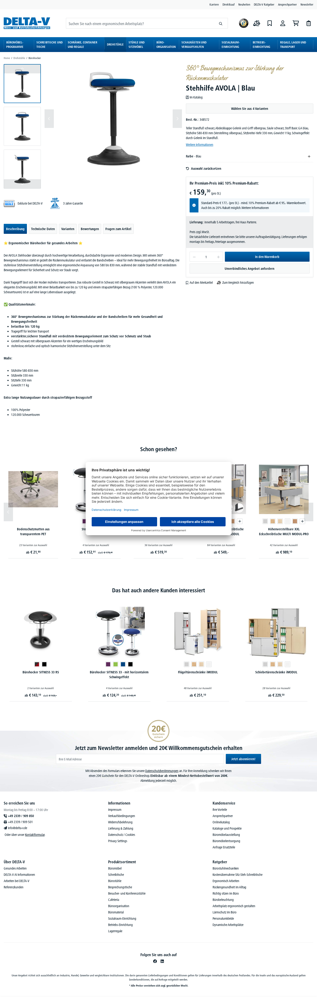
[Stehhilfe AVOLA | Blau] (113, 118)
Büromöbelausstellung (226, 834)
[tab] (15, 229)
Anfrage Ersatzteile (224, 847)
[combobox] (140, 23)
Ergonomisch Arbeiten (226, 881)
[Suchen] (221, 23)
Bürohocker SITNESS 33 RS (41, 672)
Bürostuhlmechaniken (226, 868)
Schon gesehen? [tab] (158, 449)
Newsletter (307, 4)
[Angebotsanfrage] (308, 23)
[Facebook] (155, 961)
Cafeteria (113, 899)
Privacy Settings (117, 841)
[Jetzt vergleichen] (256, 23)
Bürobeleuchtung (223, 899)
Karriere (214, 4)
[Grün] (115, 664)
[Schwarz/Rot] (37, 664)
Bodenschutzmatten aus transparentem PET (33, 531)
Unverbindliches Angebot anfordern (249, 269)
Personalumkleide (223, 918)
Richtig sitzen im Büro (226, 893)
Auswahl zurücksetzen (206, 168)
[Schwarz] (44, 664)
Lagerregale (115, 931)
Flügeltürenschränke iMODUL (198, 672)
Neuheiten (244, 4)
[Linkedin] (162, 961)
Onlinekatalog (221, 822)
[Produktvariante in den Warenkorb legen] (240, 521)
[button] (22, 83)
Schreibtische (116, 874)
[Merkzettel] (269, 23)
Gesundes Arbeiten (15, 868)
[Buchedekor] (272, 521)
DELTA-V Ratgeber (264, 4)
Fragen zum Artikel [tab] (118, 229)
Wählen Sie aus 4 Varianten (249, 109)
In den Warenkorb (267, 257)
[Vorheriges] (49, 118)
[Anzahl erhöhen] (218, 257)
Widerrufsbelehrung (120, 822)
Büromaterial (116, 912)
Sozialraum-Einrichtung (122, 918)
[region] (93, 126)
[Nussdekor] (232, 521)
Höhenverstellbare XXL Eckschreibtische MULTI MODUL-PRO (284, 531)
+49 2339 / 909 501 (20, 822)
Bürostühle (114, 881)
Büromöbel (115, 868)
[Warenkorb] (295, 23)
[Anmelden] (282, 23)
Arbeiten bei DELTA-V (16, 881)
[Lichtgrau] (265, 521)
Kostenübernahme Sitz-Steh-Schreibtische (237, 874)
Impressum (114, 809)
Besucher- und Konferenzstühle (127, 893)
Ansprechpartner (287, 4)
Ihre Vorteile (220, 809)
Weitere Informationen (199, 145)
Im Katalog (196, 97)
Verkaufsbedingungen (121, 816)
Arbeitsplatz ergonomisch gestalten (234, 906)
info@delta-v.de (17, 828)
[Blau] (123, 664)
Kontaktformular (35, 835)
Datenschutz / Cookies (121, 834)
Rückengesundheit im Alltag (229, 887)
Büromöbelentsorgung (226, 841)
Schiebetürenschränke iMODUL (276, 672)
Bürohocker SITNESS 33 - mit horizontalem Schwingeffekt (119, 674)
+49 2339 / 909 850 (21, 816)
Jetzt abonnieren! (243, 759)
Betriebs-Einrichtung (120, 924)
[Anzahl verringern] (194, 257)
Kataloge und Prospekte (227, 828)
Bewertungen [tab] (90, 229)
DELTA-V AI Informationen (19, 874)
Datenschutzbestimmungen (161, 771)
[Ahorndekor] (280, 521)
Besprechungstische (120, 887)
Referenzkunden (13, 887)
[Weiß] (287, 521)
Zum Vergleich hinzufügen (238, 282)
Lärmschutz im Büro (224, 912)
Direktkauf (229, 4)
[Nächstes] (177, 118)
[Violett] (84, 521)
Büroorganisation (118, 906)
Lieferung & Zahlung (120, 828)
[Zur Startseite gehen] (27, 23)
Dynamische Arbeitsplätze (228, 924)
